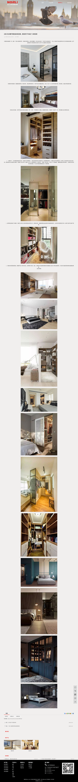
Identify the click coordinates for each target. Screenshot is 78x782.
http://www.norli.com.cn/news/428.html (15, 718)
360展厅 (13, 776)
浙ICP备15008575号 (44, 779)
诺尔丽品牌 (6, 771)
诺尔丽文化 (6, 766)
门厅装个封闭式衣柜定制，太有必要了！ (49, 758)
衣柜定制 (6, 716)
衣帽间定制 (18, 716)
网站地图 (37, 780)
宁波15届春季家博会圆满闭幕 (14, 726)
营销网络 (30, 766)
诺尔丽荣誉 (6, 769)
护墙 (13, 767)
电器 (13, 773)
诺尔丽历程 (6, 767)
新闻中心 (60, 2)
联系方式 (30, 764)
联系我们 (69, 2)
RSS (39, 780)
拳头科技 (52, 779)
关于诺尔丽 (6, 762)
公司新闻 (22, 764)
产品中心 (14, 762)
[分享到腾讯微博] (71, 713)
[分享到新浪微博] (66, 713)
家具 (13, 771)
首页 (43, 2)
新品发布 (22, 766)
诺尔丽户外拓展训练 (12, 722)
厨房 (13, 764)
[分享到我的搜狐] (70, 713)
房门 (13, 769)
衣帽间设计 (12, 716)
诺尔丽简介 (6, 764)
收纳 (13, 766)
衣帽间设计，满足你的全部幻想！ (11, 758)
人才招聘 (30, 767)
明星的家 (22, 767)
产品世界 (51, 2)
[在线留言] (75, 698)
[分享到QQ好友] (69, 713)
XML (41, 780)
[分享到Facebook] (73, 713)
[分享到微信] (67, 713)
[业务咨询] (75, 687)
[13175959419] (75, 691)
